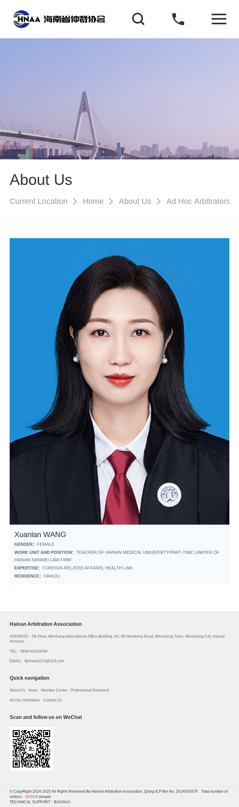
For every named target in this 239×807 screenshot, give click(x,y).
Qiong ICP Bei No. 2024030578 (171, 791)
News (33, 690)
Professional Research (90, 690)
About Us (135, 201)
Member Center (54, 690)
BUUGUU (62, 802)
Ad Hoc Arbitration (25, 700)
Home (93, 201)
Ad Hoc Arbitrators (198, 201)
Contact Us (52, 700)
